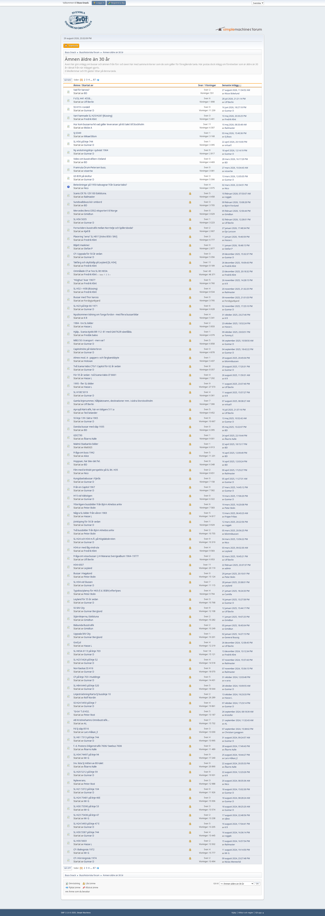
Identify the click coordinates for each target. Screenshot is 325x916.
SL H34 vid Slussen (83, 582)
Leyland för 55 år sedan (85, 599)
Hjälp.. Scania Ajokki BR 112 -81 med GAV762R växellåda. (102, 331)
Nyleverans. (79, 780)
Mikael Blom (90, 136)
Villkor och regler (245, 912)
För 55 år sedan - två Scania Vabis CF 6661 (94, 374)
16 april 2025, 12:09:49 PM (234, 452)
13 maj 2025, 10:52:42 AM (234, 418)
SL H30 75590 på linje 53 (86, 806)
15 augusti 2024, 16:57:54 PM (236, 841)
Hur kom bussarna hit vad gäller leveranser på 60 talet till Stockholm (108, 124)
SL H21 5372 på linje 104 (86, 789)
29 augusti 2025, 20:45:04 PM (236, 357)
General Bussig (232, 637)
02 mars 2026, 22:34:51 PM (235, 185)
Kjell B (87, 231)
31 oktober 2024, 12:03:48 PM (236, 677)
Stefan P (88, 248)
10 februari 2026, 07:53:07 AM (236, 193)
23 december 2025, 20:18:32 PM (237, 271)
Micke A (88, 127)
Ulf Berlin (89, 101)
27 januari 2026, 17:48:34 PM (236, 228)
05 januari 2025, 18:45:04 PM (236, 625)
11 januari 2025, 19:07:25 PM (236, 616)
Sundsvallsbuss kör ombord (87, 202)
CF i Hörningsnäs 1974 (85, 858)
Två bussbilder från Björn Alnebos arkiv (93, 530)
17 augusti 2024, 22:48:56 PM (236, 815)
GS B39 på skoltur (82, 176)
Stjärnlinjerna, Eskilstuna (86, 616)
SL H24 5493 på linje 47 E (86, 823)
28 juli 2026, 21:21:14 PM (234, 98)
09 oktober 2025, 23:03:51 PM (236, 332)
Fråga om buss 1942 (83, 452)
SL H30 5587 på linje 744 (86, 832)
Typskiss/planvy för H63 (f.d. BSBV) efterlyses (97, 590)
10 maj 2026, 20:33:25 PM (234, 116)
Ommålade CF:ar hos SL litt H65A (90, 271)
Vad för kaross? (81, 89)
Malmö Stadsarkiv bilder (85, 443)
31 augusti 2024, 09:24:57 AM (236, 737)
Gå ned (67, 80)
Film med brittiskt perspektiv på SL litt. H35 (95, 469)
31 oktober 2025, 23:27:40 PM (236, 314)
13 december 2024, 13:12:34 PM (237, 651)
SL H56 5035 (80, 219)
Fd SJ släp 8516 (81, 728)
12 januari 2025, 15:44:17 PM (236, 608)
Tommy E (229, 335)
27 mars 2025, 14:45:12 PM (235, 487)
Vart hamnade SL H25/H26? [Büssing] (92, 115)
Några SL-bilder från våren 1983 (90, 513)
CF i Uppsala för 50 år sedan (87, 253)
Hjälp (234, 912)
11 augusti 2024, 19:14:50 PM (236, 849)
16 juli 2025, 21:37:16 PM (234, 409)
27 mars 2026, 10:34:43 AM (235, 167)
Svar (200, 85)
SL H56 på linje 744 (83, 141)
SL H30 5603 (80, 840)
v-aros (228, 680)
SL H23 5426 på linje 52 (85, 659)
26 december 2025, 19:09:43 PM (237, 262)
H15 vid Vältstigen (82, 495)
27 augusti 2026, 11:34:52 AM (236, 90)
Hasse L (228, 240)
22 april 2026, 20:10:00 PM (234, 141)
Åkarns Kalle (90, 438)
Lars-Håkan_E (91, 732)
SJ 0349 (77, 133)
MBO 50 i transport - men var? (89, 340)
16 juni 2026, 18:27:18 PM (234, 107)
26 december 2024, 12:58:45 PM (237, 642)
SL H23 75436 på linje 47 (86, 815)
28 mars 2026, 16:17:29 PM (235, 159)
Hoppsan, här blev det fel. (86, 461)
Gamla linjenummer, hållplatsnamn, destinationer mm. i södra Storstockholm (113, 400)
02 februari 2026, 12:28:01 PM (236, 219)
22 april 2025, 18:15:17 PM (234, 444)
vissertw (88, 170)
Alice (86, 455)
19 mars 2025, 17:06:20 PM (235, 496)
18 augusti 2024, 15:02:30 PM (236, 789)
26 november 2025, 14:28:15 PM (237, 280)
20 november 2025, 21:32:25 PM (237, 288)
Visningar (210, 85)
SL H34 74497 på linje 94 (86, 754)
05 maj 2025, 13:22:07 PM (234, 427)
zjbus (227, 818)
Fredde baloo (91, 335)
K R (226, 283)
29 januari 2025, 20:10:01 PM (236, 573)
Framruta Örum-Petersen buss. (89, 167)
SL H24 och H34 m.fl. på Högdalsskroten (94, 538)
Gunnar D (89, 110)
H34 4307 (78, 564)
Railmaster (230, 128)
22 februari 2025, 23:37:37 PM (236, 565)
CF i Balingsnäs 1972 (83, 849)
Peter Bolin (90, 507)
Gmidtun (88, 214)
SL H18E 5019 (80, 392)
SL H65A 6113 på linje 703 (87, 651)
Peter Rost (89, 714)
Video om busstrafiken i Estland (89, 158)
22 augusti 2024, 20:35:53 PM (236, 763)
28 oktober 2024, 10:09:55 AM (236, 685)
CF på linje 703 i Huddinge (86, 676)
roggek (228, 197)
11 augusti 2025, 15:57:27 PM (236, 392)
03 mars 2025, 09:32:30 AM (235, 547)
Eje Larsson (230, 231)
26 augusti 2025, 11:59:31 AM (236, 375)
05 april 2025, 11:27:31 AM (234, 478)
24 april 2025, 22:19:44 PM (234, 435)
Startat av (87, 85)
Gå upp (67, 868)
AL (85, 723)
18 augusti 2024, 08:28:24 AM (236, 798)
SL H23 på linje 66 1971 (85, 305)
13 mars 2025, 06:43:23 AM (235, 513)
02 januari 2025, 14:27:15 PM (236, 634)
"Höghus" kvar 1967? (84, 280)
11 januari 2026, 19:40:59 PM (236, 236)
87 (94, 79)
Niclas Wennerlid (233, 861)
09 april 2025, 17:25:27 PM (234, 470)
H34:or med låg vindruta (86, 547)
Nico (86, 188)
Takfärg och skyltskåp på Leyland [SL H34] (94, 262)
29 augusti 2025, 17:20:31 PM (236, 366)
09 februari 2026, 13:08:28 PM (236, 202)
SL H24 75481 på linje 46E (86, 797)
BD (85, 93)
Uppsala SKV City (82, 633)
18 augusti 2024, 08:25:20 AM (236, 806)
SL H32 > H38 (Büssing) (85, 288)
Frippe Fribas (231, 516)
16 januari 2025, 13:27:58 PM (236, 599)
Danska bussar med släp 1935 (88, 426)
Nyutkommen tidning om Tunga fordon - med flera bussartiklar (106, 314)
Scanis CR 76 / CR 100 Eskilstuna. (90, 193)
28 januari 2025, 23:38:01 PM (236, 582)
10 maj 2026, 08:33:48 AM (234, 124)
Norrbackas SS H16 (83, 668)
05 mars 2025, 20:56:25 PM (235, 530)
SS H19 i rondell (81, 107)
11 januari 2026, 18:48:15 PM (236, 245)
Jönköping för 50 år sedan (86, 521)
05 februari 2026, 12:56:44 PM (236, 210)
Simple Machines (84, 913)
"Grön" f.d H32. (81, 711)
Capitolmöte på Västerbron (87, 349)
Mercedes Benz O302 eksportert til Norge (95, 210)
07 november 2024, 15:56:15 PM (237, 668)
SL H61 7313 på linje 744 (86, 737)
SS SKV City (79, 607)
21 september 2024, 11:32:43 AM (237, 720)
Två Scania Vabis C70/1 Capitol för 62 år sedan (97, 366)
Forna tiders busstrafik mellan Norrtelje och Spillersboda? (103, 227)
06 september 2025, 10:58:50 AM (237, 340)
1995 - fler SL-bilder (83, 383)
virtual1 (228, 145)
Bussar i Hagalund (82, 573)
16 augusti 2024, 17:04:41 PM (236, 823)
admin (228, 568)
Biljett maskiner (81, 245)
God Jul (77, 642)
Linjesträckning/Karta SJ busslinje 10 (92, 694)
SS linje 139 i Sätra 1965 (85, 418)
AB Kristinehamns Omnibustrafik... (91, 720)
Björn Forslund (232, 205)
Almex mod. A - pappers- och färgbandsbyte (96, 357)
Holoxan (88, 361)
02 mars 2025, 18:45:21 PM (235, 556)
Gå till (216, 883)
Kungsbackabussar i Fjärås (86, 478)
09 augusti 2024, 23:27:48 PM (236, 858)
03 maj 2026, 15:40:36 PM (234, 133)
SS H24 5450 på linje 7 (84, 702)
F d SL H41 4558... (82, 98)
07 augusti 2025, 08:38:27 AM (236, 401)
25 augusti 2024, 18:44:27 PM (236, 754)
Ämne (76, 85)
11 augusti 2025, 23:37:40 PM (236, 383)
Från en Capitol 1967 (84, 487)
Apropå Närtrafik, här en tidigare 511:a (93, 409)
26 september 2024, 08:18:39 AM (237, 711)
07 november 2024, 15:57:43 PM (237, 659)
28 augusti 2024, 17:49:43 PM (236, 746)
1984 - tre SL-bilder (83, 323)
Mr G (86, 757)
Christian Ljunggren (234, 732)
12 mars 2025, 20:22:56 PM (235, 521)
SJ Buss (228, 136)
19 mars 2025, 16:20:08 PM (235, 504)
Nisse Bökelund (232, 93)
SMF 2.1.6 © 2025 (68, 913)
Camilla (228, 594)
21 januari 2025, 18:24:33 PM (236, 590)
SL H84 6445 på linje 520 (86, 685)
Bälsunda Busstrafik (83, 625)
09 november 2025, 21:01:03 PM (237, 297)
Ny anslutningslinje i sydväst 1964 (90, 150)
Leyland (228, 551)
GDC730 (77, 435)
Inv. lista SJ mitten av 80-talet (88, 763)
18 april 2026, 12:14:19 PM (234, 150)
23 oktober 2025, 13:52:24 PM (236, 323)
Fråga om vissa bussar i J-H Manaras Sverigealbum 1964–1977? (106, 556)
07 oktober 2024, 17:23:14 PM (236, 703)
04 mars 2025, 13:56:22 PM (235, 539)
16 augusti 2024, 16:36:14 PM (236, 832)
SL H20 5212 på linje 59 (85, 771)
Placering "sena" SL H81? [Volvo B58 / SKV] (95, 236)
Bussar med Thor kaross (86, 297)
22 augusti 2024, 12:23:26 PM (236, 772)
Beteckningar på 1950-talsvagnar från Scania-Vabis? (100, 184)
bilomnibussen (232, 361)
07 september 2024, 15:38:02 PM (237, 729)
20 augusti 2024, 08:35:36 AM (236, 780)
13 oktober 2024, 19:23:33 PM (236, 694)
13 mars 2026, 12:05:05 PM (235, 176)
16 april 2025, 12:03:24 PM (234, 461)
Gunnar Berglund (93, 611)
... (91, 79)
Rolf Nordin (90, 697)
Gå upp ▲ (259, 912)
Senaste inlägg (230, 85)
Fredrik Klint (90, 119)
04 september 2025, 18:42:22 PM (237, 349)
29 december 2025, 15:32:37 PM (237, 254)
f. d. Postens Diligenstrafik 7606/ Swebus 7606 (97, 745)
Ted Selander (91, 412)
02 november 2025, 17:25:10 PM (237, 306)
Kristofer (229, 715)
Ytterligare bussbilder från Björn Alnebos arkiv (97, 504)
